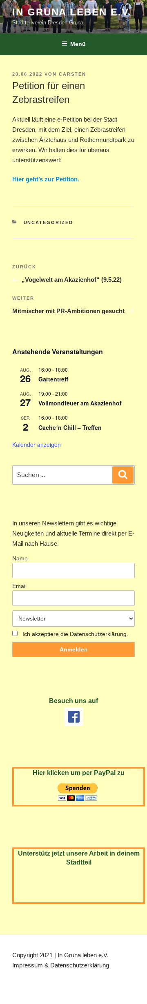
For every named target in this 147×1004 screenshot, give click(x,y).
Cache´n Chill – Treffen (70, 427)
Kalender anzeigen (36, 444)
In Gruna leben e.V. (71, 12)
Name (20, 558)
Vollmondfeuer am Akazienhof (80, 403)
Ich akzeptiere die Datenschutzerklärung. (75, 634)
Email (19, 586)
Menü (78, 44)
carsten (72, 74)
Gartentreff (53, 379)
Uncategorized (49, 222)
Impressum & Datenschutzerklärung (60, 965)
